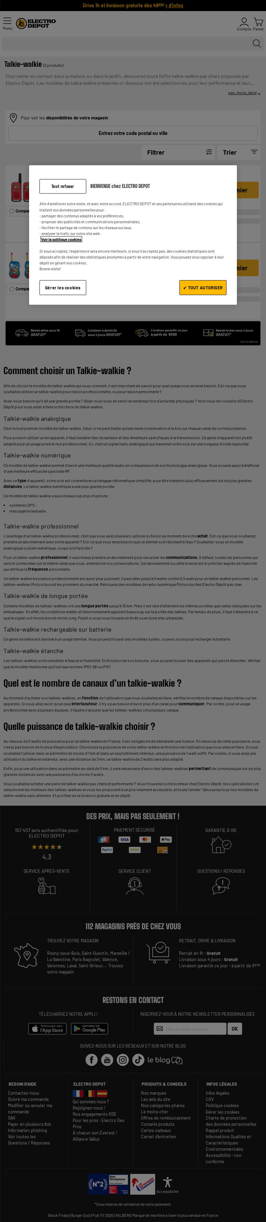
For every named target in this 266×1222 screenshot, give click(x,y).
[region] (133, 235)
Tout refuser (63, 186)
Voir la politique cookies (61, 239)
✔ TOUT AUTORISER (203, 287)
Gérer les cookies (63, 287)
